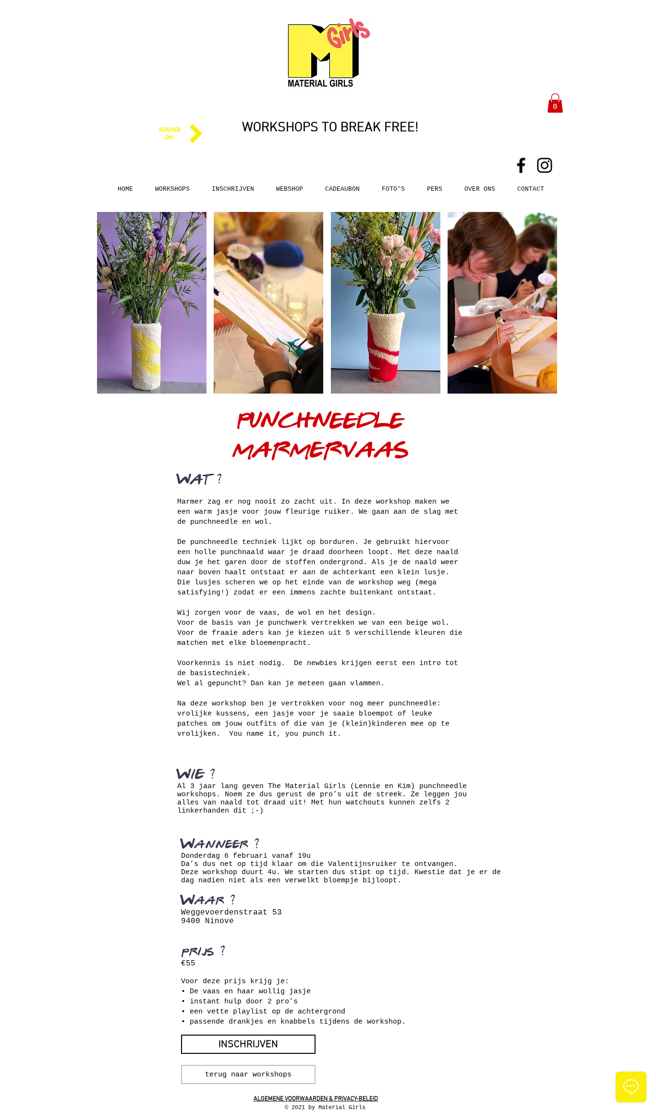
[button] (555, 103)
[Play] (196, 133)
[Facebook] (521, 165)
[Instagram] (545, 165)
